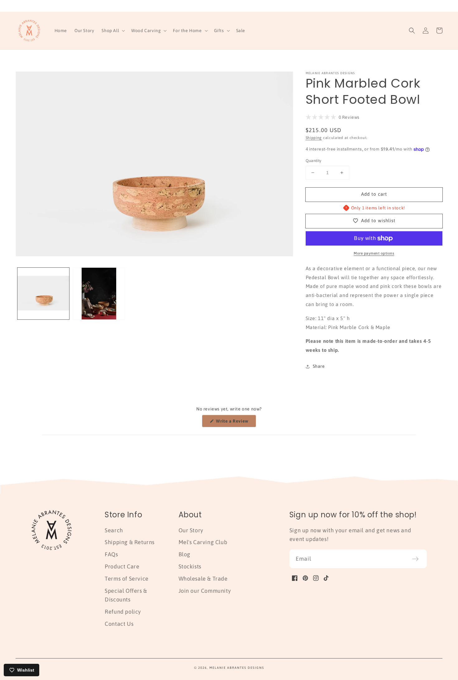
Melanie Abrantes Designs (236, 667)
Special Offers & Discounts (126, 595)
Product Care (122, 566)
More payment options (374, 253)
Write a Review (235, 422)
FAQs (111, 554)
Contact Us (119, 623)
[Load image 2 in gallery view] (99, 293)
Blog (184, 554)
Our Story (191, 530)
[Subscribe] (415, 559)
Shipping (314, 138)
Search (114, 530)
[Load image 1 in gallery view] (43, 293)
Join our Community (205, 590)
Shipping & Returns (130, 542)
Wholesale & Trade (203, 578)
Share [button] (319, 366)
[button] (112, 30)
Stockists (190, 566)
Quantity (314, 160)
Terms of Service (127, 578)
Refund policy (123, 611)
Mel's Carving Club (203, 542)
